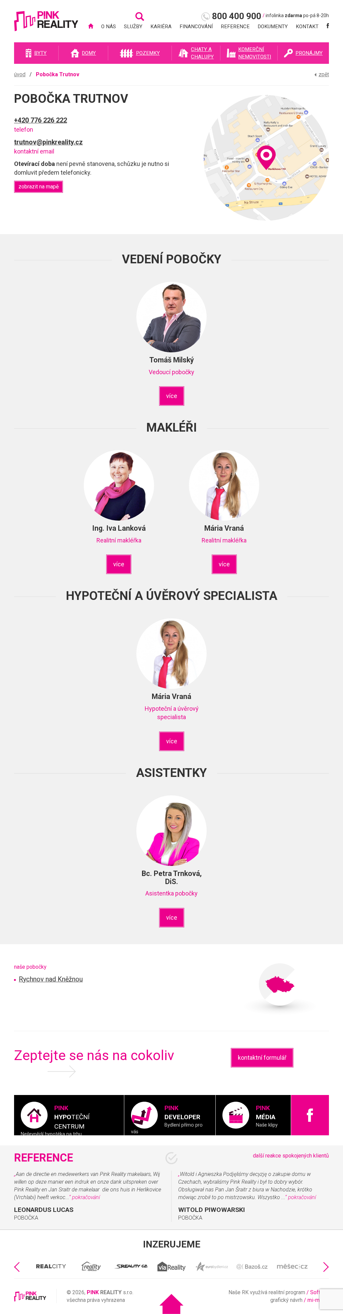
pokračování (86, 1197)
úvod (19, 74)
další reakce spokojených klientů (291, 1155)
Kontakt (307, 27)
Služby (133, 27)
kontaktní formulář (262, 1057)
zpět (324, 74)
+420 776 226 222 (40, 120)
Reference (235, 27)
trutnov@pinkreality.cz (48, 142)
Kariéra (161, 27)
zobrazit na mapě (38, 186)
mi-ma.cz (318, 1300)
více (171, 395)
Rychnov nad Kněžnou (51, 979)
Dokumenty (273, 27)
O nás (108, 27)
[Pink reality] (46, 24)
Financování (196, 27)
